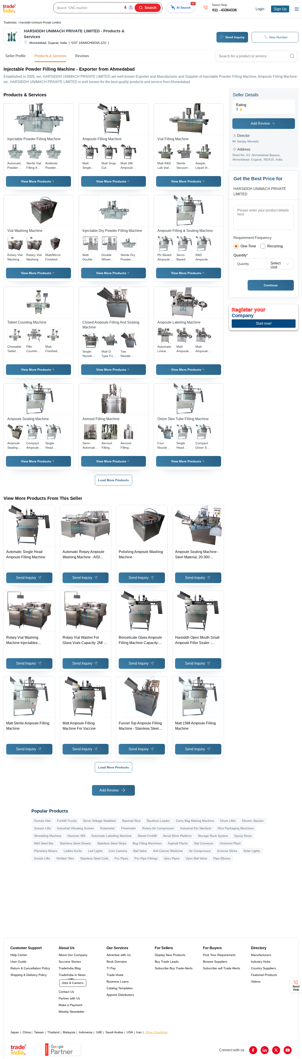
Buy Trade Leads (167, 961)
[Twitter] (276, 1050)
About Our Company (73, 955)
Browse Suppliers (215, 961)
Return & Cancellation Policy (30, 968)
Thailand (53, 1032)
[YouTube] (287, 1050)
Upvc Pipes (172, 858)
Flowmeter (128, 828)
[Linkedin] (264, 1050)
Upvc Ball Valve (196, 858)
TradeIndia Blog (70, 968)
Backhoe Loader (158, 820)
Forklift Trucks (67, 820)
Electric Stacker (253, 820)
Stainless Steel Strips (111, 843)
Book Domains (117, 961)
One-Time (248, 246)
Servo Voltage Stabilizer (99, 820)
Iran (139, 1032)
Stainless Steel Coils (94, 858)
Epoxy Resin (243, 836)
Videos (255, 981)
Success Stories (70, 961)
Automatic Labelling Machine (111, 836)
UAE (99, 1032)
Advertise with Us (119, 955)
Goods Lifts (42, 858)
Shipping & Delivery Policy (28, 975)
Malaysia (69, 1032)
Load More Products (113, 480)
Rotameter (107, 828)
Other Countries (156, 1032)
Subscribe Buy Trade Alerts (174, 968)
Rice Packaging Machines (236, 828)
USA (130, 1032)
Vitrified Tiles (65, 858)
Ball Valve (140, 851)
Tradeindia (10, 22)
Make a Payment (70, 1005)
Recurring (275, 246)
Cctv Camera (118, 851)
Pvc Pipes (121, 858)
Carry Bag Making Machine (195, 820)
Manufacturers (261, 955)
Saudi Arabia (114, 1032)
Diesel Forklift (147, 836)
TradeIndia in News (72, 975)
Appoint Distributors (120, 995)
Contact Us (66, 991)
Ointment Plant (230, 843)
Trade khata (115, 975)
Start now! (263, 323)
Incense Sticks (227, 851)
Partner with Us (69, 998)
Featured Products (264, 975)
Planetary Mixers (45, 851)
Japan (14, 1032)
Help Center (18, 955)
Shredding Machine (47, 836)
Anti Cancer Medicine (168, 851)
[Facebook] (253, 1050)
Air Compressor (200, 851)
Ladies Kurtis (73, 851)
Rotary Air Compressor (158, 828)
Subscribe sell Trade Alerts (221, 968)
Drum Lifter (228, 820)
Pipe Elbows (221, 858)
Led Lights (95, 851)
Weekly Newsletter (71, 1011)
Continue (271, 285)
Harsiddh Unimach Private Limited (40, 22)
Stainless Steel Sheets (75, 843)
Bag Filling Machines (147, 843)
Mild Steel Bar (44, 843)
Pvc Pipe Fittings (146, 858)
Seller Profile (15, 56)
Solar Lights (251, 851)
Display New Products (170, 955)
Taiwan (39, 1032)
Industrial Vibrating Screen (75, 828)
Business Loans (118, 981)
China (27, 1032)
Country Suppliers (263, 968)
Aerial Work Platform (177, 836)
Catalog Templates (120, 988)
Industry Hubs (260, 961)
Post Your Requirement (219, 955)
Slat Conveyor (204, 843)
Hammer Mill (76, 836)
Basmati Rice (131, 820)
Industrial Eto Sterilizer (196, 828)
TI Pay (111, 968)
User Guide (18, 961)
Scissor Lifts (42, 828)
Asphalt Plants (178, 843)
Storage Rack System (213, 836)
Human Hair (42, 820)
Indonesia (85, 1032)
